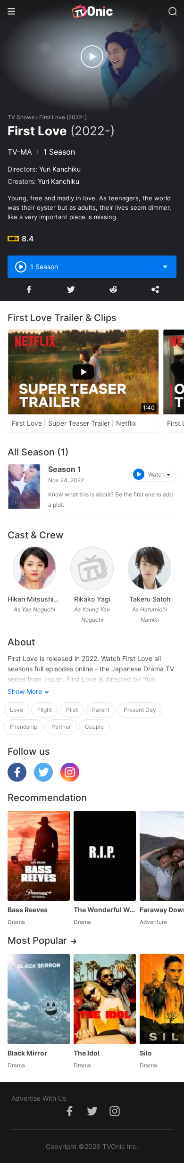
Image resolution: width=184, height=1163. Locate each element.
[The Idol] (105, 999)
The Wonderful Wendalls (105, 910)
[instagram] (69, 779)
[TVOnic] (92, 11)
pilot (72, 709)
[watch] (92, 56)
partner (61, 726)
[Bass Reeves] (39, 856)
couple (94, 726)
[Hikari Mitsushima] (34, 568)
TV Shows (21, 117)
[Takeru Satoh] (149, 568)
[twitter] (43, 779)
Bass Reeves (28, 910)
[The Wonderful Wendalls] (105, 856)
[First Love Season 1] (24, 486)
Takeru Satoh (149, 599)
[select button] (165, 267)
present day (140, 709)
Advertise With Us (38, 1098)
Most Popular (37, 940)
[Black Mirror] (39, 999)
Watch (156, 474)
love (16, 709)
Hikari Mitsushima (34, 599)
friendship (23, 726)
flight (44, 709)
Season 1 (64, 469)
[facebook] (17, 779)
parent (100, 709)
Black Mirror (27, 1053)
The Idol (87, 1053)
